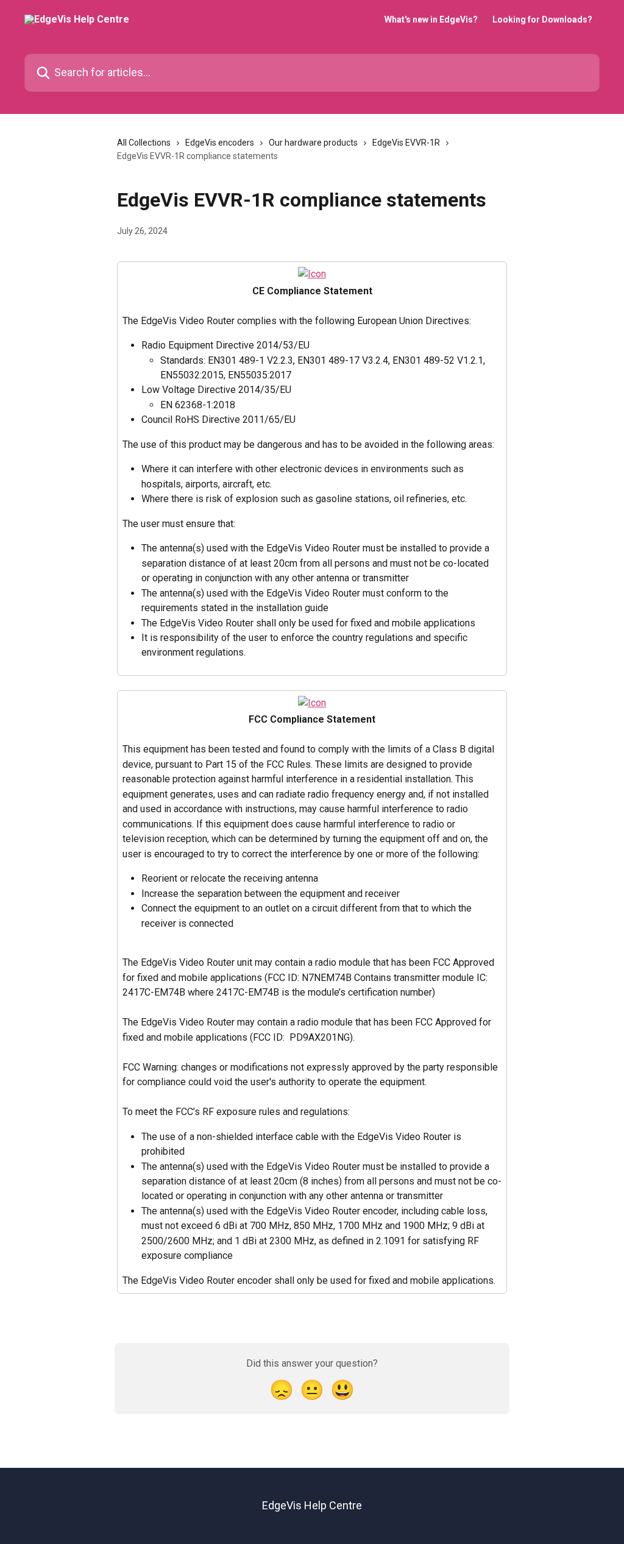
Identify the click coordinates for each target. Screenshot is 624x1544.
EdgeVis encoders (219, 142)
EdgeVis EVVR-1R (406, 142)
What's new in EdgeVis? (431, 19)
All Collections (144, 142)
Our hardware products (313, 142)
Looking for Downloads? (542, 19)
